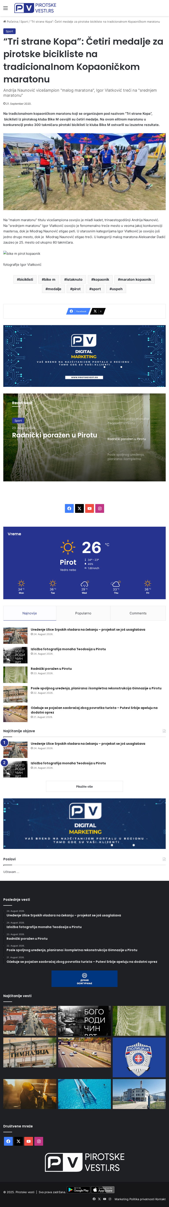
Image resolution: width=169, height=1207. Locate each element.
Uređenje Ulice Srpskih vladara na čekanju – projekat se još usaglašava (88, 629)
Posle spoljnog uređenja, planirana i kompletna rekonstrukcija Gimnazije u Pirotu (96, 688)
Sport (24, 21)
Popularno (83, 613)
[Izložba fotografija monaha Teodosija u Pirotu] (15, 655)
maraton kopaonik (135, 279)
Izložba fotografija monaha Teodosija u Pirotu (68, 649)
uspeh (117, 289)
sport (96, 289)
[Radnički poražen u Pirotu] (15, 674)
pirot (76, 289)
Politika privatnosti (142, 1199)
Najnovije (29, 613)
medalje (54, 289)
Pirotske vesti (25, 1192)
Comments (138, 613)
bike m (49, 279)
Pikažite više (84, 786)
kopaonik (101, 279)
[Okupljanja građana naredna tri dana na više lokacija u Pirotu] (139, 1057)
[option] (84, 437)
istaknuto (74, 279)
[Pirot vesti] (35, 8)
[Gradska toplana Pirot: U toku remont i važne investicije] (139, 1094)
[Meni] (5, 10)
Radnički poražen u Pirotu (51, 668)
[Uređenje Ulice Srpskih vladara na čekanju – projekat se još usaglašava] (15, 635)
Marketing (122, 1199)
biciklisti (26, 279)
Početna (12, 21)
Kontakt (160, 1199)
